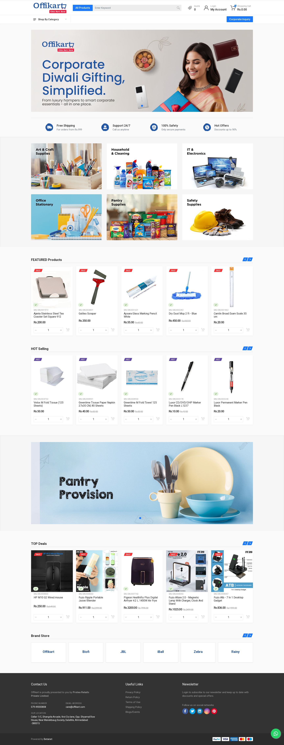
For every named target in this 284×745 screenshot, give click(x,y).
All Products (82, 7)
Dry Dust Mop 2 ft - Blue (93, 313)
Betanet (48, 739)
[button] (138, 106)
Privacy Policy (133, 692)
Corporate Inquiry (239, 19)
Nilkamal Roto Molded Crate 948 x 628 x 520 (230, 599)
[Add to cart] (68, 330)
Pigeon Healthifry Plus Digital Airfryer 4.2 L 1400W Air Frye (51, 599)
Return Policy (133, 697)
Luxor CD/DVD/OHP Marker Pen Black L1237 (95, 404)
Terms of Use (133, 702)
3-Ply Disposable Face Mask (230, 402)
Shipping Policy (134, 707)
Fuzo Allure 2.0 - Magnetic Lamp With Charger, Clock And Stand (96, 600)
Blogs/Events (133, 712)
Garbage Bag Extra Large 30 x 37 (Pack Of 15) (186, 315)
